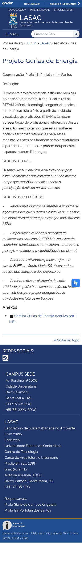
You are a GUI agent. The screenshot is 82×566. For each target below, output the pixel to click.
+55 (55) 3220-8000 (21, 409)
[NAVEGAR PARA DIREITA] (79, 3)
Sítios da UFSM (64, 9)
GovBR (7, 3)
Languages (16, 9)
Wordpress (70, 533)
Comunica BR (32, 3)
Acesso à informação (63, 3)
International (40, 9)
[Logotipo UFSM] (13, 19)
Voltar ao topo (68, 340)
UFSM (15, 538)
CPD (25, 538)
